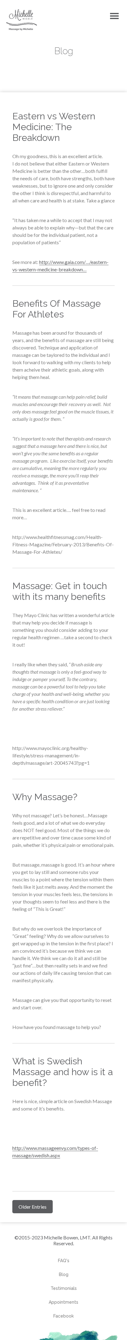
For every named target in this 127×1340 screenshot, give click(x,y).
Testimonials (64, 1288)
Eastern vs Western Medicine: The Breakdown (53, 127)
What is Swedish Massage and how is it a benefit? (62, 1072)
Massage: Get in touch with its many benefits (59, 591)
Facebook (63, 1316)
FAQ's (63, 1260)
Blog (63, 1274)
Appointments (63, 1302)
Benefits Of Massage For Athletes (56, 309)
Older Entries (32, 1207)
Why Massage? (44, 797)
